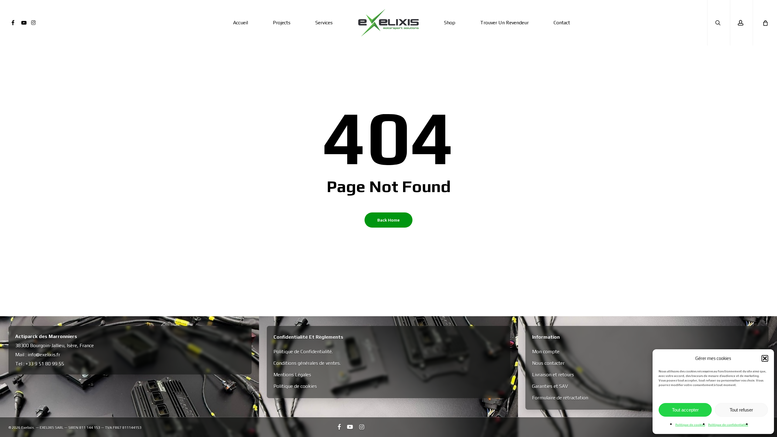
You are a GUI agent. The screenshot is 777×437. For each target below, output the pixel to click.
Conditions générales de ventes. (307, 363)
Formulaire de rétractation (560, 398)
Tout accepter (685, 409)
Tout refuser (741, 409)
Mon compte (545, 351)
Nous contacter (548, 363)
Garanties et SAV (550, 386)
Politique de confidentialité (728, 424)
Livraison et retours (553, 375)
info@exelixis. (42, 354)
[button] (765, 358)
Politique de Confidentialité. (303, 351)
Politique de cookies (690, 424)
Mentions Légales (292, 375)
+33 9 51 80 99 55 (44, 364)
